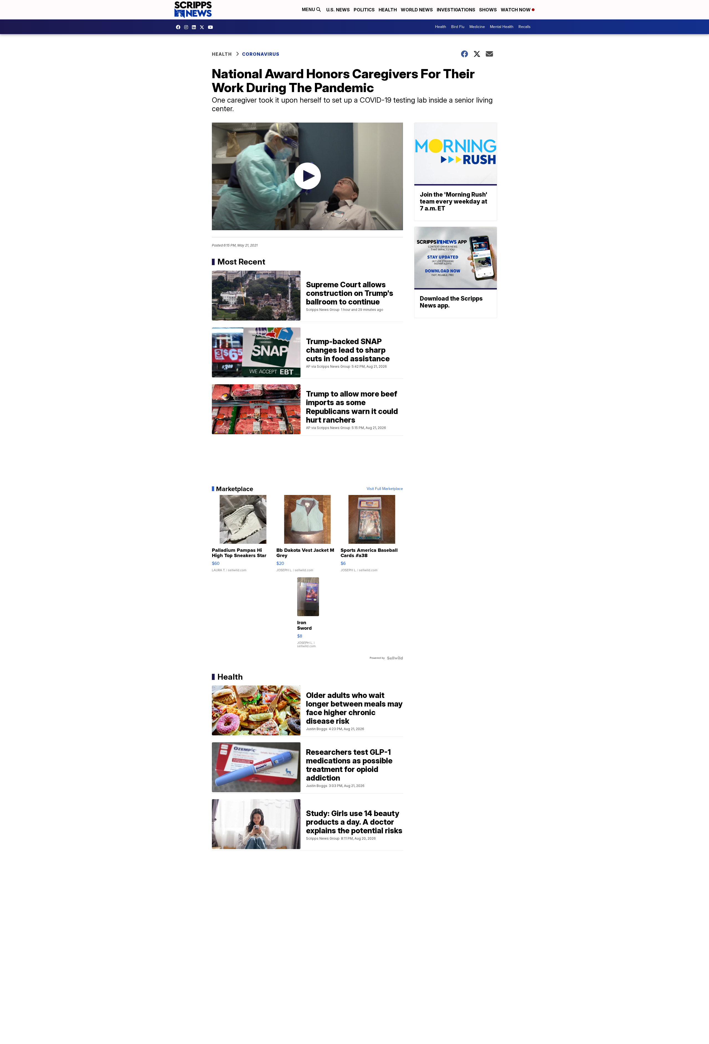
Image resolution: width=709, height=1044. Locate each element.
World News (417, 9)
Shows (488, 9)
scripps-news (195, 27)
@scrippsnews (212, 27)
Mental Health (501, 27)
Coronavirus (260, 54)
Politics (364, 9)
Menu (309, 9)
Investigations (456, 9)
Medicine (477, 27)
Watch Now (516, 9)
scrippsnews (179, 27)
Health (388, 9)
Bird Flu (457, 27)
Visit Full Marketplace (385, 489)
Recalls (524, 27)
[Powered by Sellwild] (395, 658)
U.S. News (338, 9)
